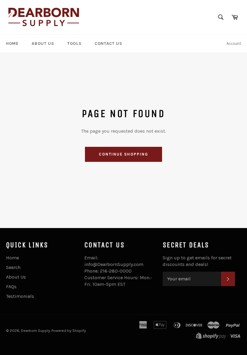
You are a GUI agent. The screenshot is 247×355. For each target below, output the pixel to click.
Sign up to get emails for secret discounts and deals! (197, 261)
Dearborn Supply (35, 330)
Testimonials (20, 296)
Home (12, 258)
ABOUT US (43, 43)
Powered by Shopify (69, 330)
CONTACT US (108, 43)
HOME (12, 43)
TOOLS (74, 43)
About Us (16, 277)
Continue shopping (123, 154)
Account (234, 43)
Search (13, 267)
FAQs (11, 286)
